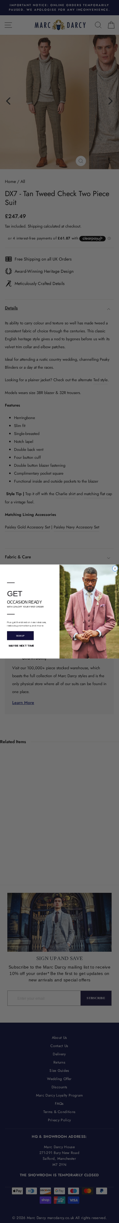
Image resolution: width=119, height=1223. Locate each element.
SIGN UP (20, 635)
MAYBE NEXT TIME (21, 646)
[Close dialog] (115, 568)
